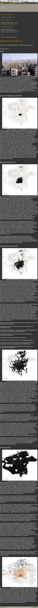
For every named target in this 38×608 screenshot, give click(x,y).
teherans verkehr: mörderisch (8, 32)
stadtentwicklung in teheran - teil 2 (9, 24)
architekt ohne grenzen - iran (8, 17)
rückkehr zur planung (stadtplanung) (9, 30)
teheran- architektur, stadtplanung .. (9, 37)
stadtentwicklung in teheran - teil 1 (9, 22)
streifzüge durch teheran (7, 29)
